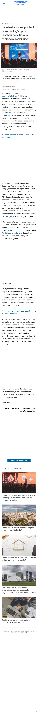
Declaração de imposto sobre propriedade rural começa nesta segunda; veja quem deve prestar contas (19, 590)
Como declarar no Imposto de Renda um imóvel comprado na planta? (19, 559)
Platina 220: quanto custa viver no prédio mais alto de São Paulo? (19, 529)
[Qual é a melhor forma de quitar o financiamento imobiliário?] (19, 607)
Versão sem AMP (22, 632)
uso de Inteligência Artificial (13, 96)
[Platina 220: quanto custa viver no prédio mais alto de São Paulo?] (19, 515)
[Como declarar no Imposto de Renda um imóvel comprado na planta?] (19, 545)
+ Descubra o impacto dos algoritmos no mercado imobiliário (19, 312)
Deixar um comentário (19, 460)
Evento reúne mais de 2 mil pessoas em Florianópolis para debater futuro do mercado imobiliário (18, 497)
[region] (19, 12)
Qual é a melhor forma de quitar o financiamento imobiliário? (16, 621)
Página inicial (6, 18)
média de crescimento (12, 233)
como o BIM (7, 112)
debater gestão (8, 216)
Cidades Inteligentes (18, 18)
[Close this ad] (36, 711)
